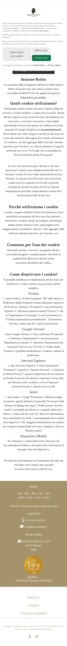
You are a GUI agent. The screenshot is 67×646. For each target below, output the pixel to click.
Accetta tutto (41, 57)
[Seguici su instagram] (36, 637)
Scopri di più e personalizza (17, 54)
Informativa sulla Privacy (38, 469)
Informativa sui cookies (33, 97)
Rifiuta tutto (41, 50)
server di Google (30, 150)
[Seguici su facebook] (30, 637)
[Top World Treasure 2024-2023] (33, 567)
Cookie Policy (39, 65)
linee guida (46, 155)
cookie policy (43, 31)
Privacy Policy (54, 65)
